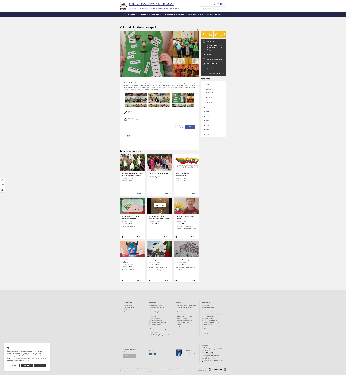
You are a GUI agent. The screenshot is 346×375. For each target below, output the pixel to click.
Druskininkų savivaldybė (190, 353)
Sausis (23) (209, 102)
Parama (209, 68)
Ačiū (190, 127)
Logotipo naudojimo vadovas (211, 322)
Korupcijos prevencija (209, 326)
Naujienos (129, 21)
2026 (207, 85)
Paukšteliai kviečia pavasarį (158, 173)
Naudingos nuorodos (209, 318)
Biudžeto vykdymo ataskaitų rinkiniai (186, 305)
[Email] (154, 354)
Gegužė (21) (209, 92)
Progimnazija (174, 8)
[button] (214, 4)
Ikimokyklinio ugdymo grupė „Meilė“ (159, 335)
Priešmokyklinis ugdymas (157, 307)
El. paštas (210, 54)
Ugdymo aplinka (128, 305)
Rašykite (126, 356)
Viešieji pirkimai (181, 314)
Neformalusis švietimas (156, 314)
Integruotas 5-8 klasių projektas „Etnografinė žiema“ (159, 218)
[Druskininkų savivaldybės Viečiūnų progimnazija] (123, 6)
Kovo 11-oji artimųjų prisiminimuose (182, 174)
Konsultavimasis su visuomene (212, 312)
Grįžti (128, 136)
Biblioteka (153, 316)
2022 (207, 121)
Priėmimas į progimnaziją (210, 320)
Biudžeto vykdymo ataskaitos (184, 316)
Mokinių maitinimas (155, 324)
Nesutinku (27, 365)
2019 (207, 134)
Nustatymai (13, 365)
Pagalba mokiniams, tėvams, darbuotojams (157, 332)
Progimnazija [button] (132, 14)
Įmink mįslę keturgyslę (183, 260)
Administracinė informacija (159, 8)
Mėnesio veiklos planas (214, 59)
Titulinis (122, 21)
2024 (207, 112)
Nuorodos (206, 305)
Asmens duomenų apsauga (211, 310)
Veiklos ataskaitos (182, 318)
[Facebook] (150, 354)
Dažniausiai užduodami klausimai (212, 314)
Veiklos (136, 21)
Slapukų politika (208, 324)
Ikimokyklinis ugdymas (156, 305)
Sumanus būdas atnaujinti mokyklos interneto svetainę (200, 370)
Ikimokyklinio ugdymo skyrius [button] (151, 14)
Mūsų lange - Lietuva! (156, 260)
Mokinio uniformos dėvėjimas (158, 322)
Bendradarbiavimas (129, 310)
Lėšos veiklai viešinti (182, 310)
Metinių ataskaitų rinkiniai (183, 322)
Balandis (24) (210, 95)
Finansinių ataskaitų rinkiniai (184, 307)
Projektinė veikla (212, 64)
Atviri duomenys (208, 333)
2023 (207, 116)
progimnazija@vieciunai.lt (211, 353)
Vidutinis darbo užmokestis (184, 326)
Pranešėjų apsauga (209, 316)
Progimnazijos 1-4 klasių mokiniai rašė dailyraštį (130, 218)
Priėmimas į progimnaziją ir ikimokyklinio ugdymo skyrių (215, 48)
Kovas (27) (209, 97)
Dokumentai (210, 41)
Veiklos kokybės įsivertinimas (184, 320)
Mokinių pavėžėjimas (155, 326)
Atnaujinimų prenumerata (215, 73)
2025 (207, 107)
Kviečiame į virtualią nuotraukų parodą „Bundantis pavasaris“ (132, 174)
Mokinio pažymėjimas (156, 320)
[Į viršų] (225, 369)
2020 (207, 130)
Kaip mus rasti (127, 312)
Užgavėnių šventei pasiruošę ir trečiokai (132, 261)
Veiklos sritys (133, 8)
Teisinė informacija (208, 331)
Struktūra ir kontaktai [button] (195, 14)
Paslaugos (144, 8)
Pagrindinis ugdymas (155, 312)
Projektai (179, 312)
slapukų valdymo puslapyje (21, 360)
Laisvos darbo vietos (209, 307)
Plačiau (139, 193)
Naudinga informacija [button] (214, 14)
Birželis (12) (209, 90)
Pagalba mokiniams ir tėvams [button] (174, 14)
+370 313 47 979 (208, 352)
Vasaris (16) (209, 100)
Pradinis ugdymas (155, 310)
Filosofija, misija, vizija (129, 307)
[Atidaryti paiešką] (224, 8)
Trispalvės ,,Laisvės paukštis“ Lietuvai (186, 218)
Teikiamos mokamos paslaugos (158, 329)
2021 (207, 125)
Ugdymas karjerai (155, 318)
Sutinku (40, 365)
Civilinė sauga (207, 329)
